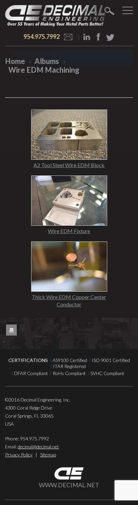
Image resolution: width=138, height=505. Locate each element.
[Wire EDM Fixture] (69, 200)
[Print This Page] (11, 330)
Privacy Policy (18, 454)
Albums (46, 61)
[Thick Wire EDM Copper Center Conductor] (69, 266)
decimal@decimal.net (38, 446)
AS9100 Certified (70, 360)
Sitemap (48, 454)
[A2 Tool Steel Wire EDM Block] (69, 135)
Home (15, 61)
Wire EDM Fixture (69, 231)
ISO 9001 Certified (111, 360)
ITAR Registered (69, 366)
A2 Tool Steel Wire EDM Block (69, 165)
